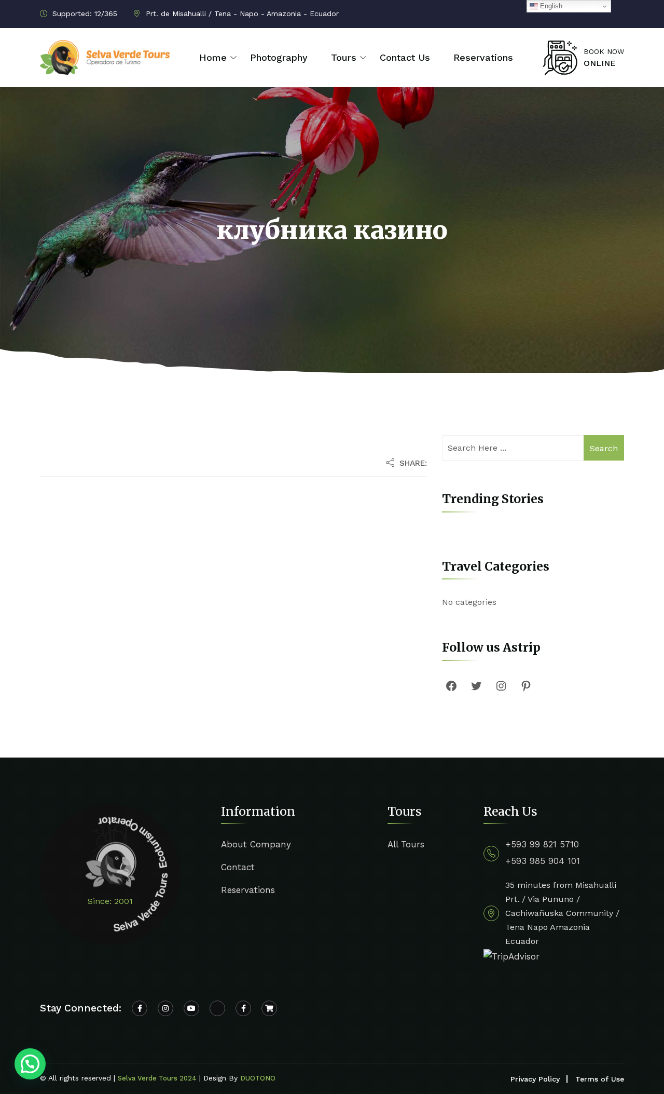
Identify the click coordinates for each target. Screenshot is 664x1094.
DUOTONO (257, 1078)
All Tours (406, 844)
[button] (30, 1063)
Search (604, 448)
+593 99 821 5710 (542, 844)
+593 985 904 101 (542, 861)
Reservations (483, 57)
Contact (238, 867)
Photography (279, 57)
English (550, 6)
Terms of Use (599, 1079)
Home (213, 57)
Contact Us (405, 57)
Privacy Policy (535, 1079)
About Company (256, 844)
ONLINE (600, 63)
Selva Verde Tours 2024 (157, 1078)
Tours (343, 57)
